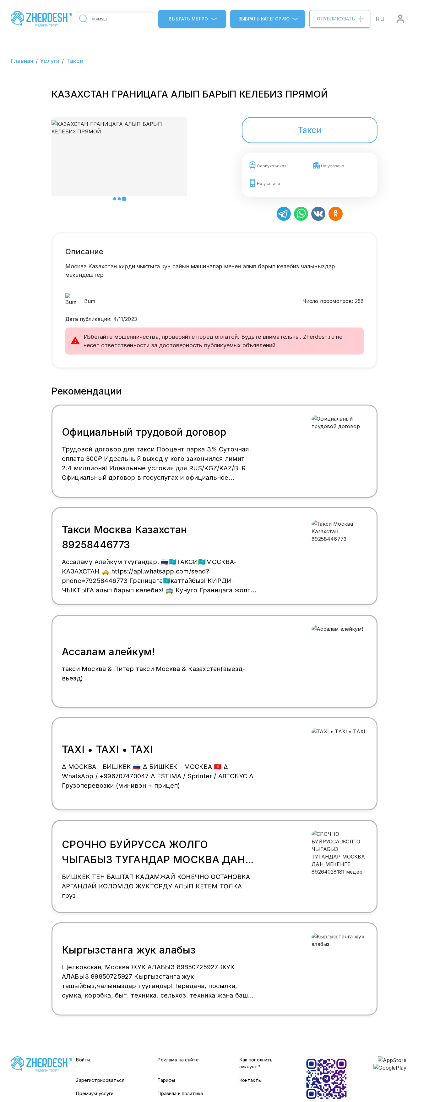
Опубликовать (336, 18)
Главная (22, 61)
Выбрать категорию (264, 18)
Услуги (49, 61)
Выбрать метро (188, 18)
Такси (74, 61)
